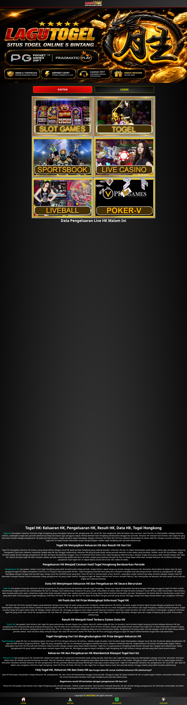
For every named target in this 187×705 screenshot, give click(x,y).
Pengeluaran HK (12, 569)
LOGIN (124, 89)
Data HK (6, 588)
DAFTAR (63, 89)
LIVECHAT (164, 703)
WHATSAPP (116, 703)
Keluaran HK (8, 658)
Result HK (11, 624)
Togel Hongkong (9, 641)
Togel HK (7, 533)
